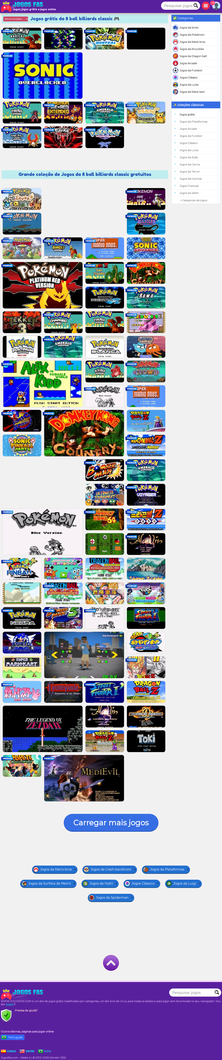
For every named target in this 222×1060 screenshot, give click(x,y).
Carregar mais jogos (111, 822)
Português (15, 1037)
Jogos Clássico (189, 77)
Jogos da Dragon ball (193, 56)
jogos (47, 1050)
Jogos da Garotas (191, 178)
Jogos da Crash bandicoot (111, 869)
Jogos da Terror (190, 171)
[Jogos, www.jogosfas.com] (23, 6)
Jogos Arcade (188, 63)
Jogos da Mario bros (192, 41)
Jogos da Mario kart (192, 91)
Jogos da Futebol (191, 70)
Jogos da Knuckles (192, 49)
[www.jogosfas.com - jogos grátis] (23, 994)
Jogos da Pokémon (192, 34)
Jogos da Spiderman (112, 897)
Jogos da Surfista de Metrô (49, 883)
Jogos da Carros (190, 164)
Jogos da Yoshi (101, 883)
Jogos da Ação (189, 157)
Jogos (9, 1004)
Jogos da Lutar (189, 84)
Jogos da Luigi (184, 883)
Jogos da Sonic (189, 27)
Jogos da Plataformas (193, 121)
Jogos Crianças (189, 185)
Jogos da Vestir (189, 193)
